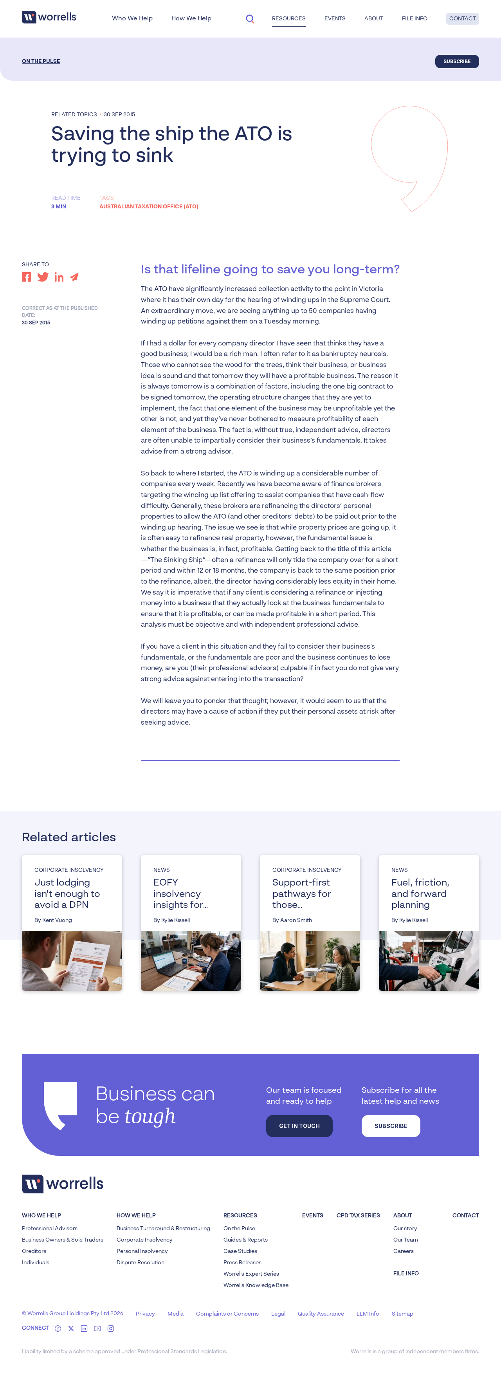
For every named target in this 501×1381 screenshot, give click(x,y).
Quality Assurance (321, 1314)
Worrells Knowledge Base (255, 1285)
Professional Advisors (49, 1228)
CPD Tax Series (358, 1215)
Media (176, 1314)
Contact (462, 19)
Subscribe (457, 61)
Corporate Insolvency (145, 1240)
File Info (414, 19)
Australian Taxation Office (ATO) (148, 207)
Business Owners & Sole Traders (62, 1240)
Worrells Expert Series (251, 1274)
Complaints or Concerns (227, 1314)
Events (312, 1215)
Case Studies (240, 1251)
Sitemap (402, 1314)
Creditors (34, 1251)
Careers (403, 1251)
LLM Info (368, 1314)
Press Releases (242, 1262)
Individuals (35, 1262)
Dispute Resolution (140, 1262)
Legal (278, 1314)
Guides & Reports (245, 1240)
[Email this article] (74, 277)
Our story (405, 1228)
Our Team (405, 1240)
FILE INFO (406, 1273)
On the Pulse (41, 61)
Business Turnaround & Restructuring (163, 1228)
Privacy (145, 1314)
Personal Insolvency (142, 1251)
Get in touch (299, 1126)
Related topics (74, 114)
